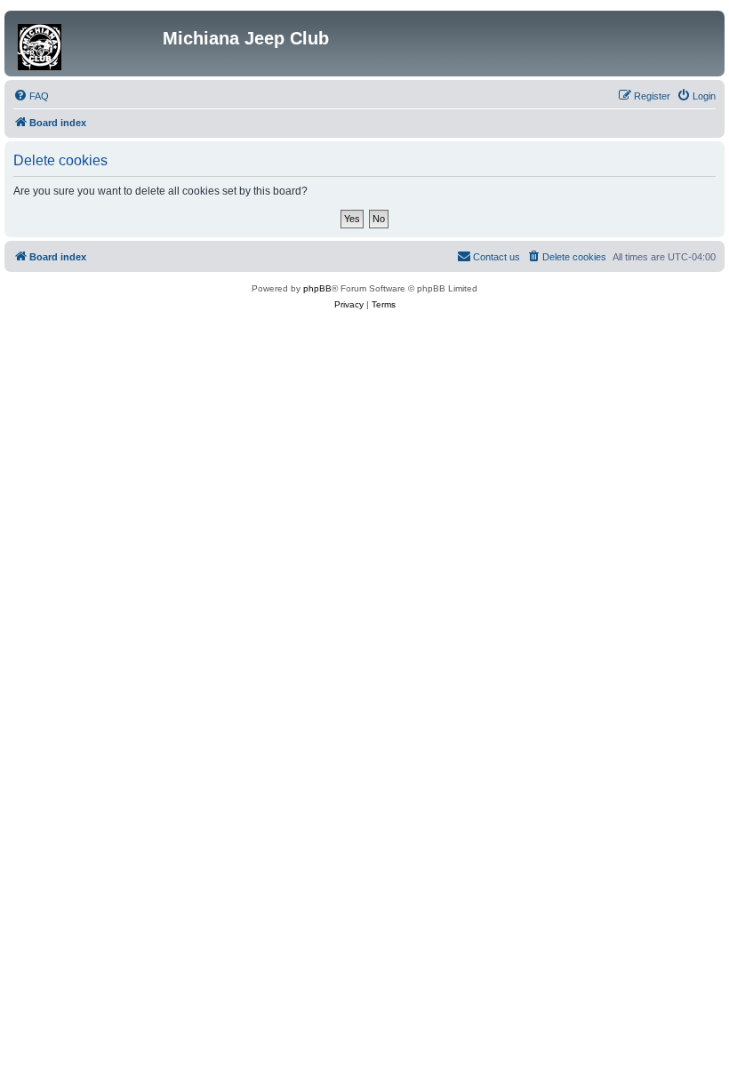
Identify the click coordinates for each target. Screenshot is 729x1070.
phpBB (317, 288)
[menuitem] (31, 96)
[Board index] (86, 43)
